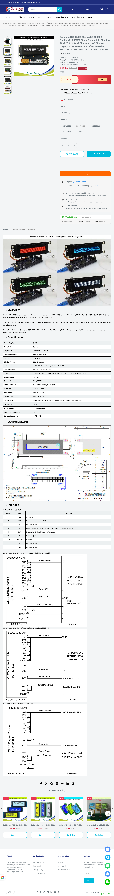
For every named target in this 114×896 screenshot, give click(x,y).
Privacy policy (38, 870)
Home (8, 17)
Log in (88, 9)
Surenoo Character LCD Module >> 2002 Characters (28, 23)
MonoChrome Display (23, 17)
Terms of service (39, 873)
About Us (61, 862)
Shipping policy (38, 862)
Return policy (37, 866)
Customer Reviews (65, 870)
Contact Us (62, 866)
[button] (7, 36)
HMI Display (77, 17)
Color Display (43, 17)
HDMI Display (60, 17)
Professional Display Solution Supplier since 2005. (23, 2)
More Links (92, 17)
